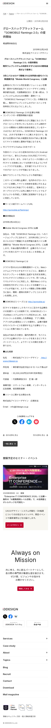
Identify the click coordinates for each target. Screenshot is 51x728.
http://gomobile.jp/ (36, 301)
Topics (11, 14)
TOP (4, 14)
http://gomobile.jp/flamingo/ (16, 210)
